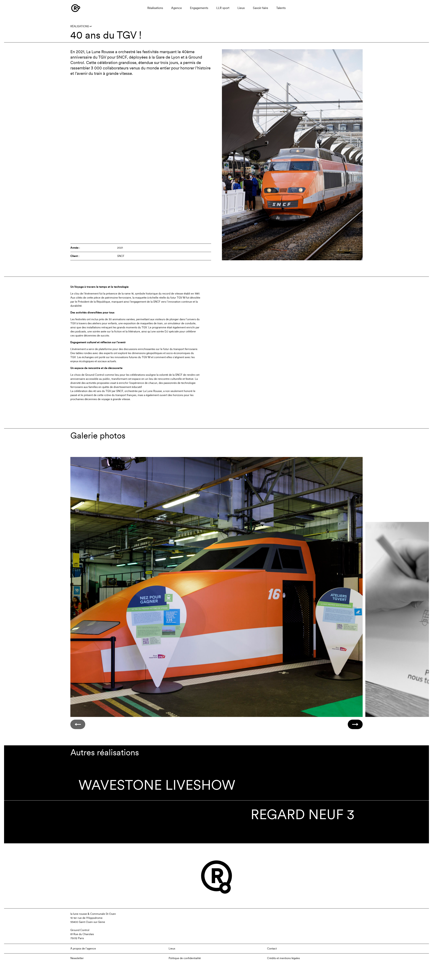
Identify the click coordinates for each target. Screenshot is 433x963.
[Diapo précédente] (77, 724)
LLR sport (222, 8)
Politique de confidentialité (185, 958)
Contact (272, 948)
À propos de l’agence (83, 948)
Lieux (241, 8)
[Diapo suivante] (355, 724)
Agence (176, 8)
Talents (281, 8)
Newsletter (77, 958)
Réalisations (155, 8)
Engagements (199, 8)
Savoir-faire (260, 8)
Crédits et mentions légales (283, 958)
